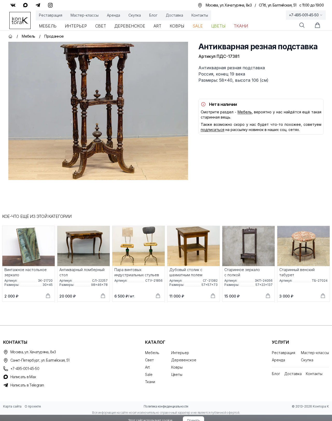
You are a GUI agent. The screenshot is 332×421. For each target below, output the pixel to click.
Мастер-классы (85, 15)
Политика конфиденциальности (166, 406)
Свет (100, 26)
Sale (197, 26)
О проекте (33, 406)
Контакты (199, 15)
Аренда (113, 15)
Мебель (48, 26)
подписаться (212, 129)
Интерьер (76, 26)
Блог (153, 15)
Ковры (177, 26)
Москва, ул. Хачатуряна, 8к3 (33, 352)
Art (157, 26)
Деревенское (129, 26)
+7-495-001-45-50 (304, 15)
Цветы (218, 26)
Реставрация (50, 15)
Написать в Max (23, 377)
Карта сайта (12, 406)
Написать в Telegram (27, 385)
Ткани (241, 26)
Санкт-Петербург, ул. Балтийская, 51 (40, 360)
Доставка (174, 15)
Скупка (134, 15)
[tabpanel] (98, 111)
